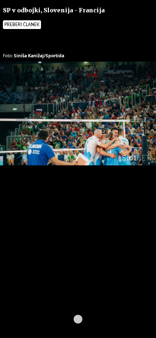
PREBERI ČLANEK (22, 24)
